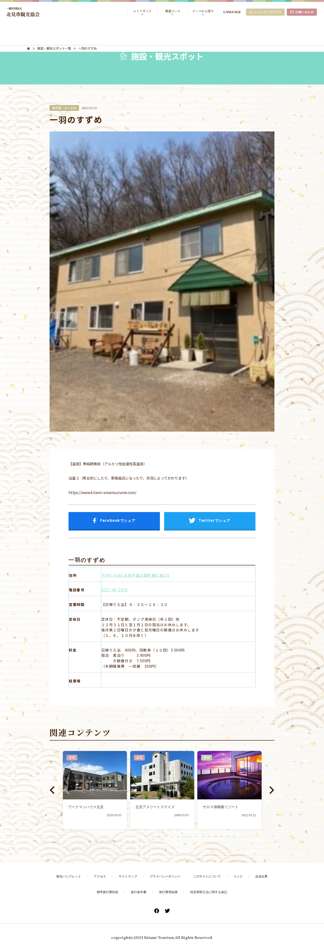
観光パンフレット (68, 876)
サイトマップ (128, 876)
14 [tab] (172, 837)
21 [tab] (216, 837)
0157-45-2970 (114, 589)
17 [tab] (191, 837)
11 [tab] (153, 837)
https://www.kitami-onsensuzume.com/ (102, 492)
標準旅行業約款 (107, 892)
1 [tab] (90, 842)
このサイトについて (207, 876)
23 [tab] (228, 837)
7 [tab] (128, 842)
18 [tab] (197, 837)
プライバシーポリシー (165, 876)
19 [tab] (203, 837)
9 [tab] (140, 842)
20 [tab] (209, 837)
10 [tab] (147, 837)
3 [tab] (102, 842)
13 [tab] (165, 837)
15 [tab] (178, 837)
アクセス (100, 876)
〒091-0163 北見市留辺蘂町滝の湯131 (135, 575)
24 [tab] (235, 837)
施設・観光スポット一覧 (54, 48)
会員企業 (261, 876)
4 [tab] (109, 842)
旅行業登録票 (168, 892)
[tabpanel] (95, 790)
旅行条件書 (138, 892)
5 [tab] (115, 842)
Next (271, 790)
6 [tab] (121, 842)
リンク (238, 876)
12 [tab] (159, 837)
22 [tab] (222, 837)
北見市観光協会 (23, 12)
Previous (52, 790)
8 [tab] (134, 842)
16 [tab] (184, 837)
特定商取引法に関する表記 (208, 892)
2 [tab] (96, 842)
